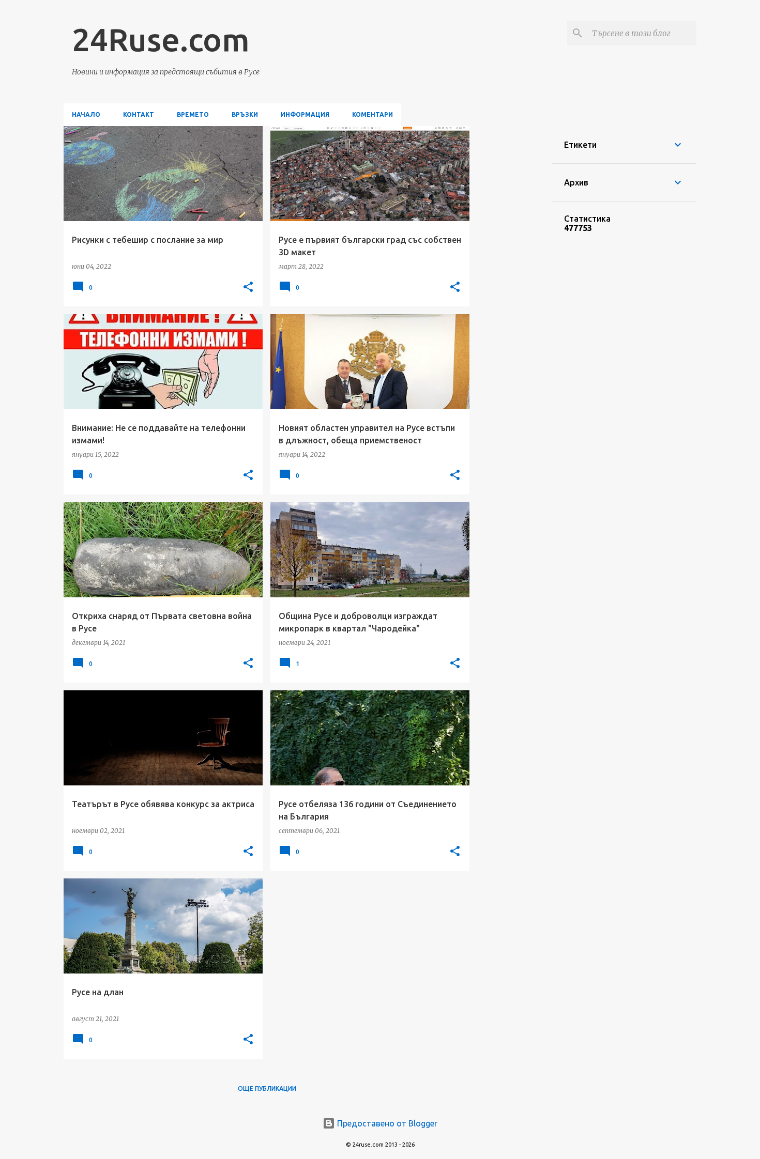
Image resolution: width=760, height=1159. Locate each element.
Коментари (372, 114)
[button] (248, 287)
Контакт (138, 114)
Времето (193, 114)
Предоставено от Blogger (386, 1123)
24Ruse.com (161, 39)
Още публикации (267, 1088)
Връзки (245, 114)
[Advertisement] (511, 281)
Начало (86, 114)
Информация (305, 114)
